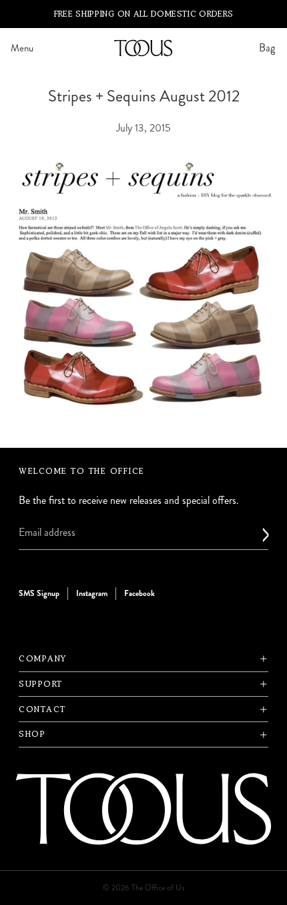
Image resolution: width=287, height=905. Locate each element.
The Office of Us (157, 888)
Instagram (91, 593)
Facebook (139, 593)
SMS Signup (39, 593)
